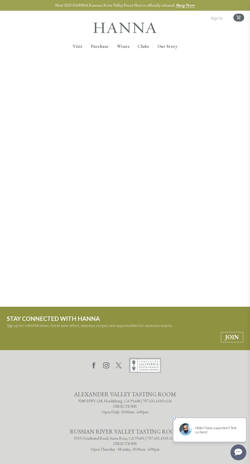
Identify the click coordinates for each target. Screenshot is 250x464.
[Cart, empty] (238, 17)
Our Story (167, 46)
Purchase (100, 46)
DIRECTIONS (125, 406)
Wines (123, 46)
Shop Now (185, 5)
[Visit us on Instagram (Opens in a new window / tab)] (106, 366)
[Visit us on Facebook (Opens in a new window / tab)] (94, 366)
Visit (78, 46)
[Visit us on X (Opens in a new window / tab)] (118, 366)
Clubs (143, 46)
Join (232, 337)
